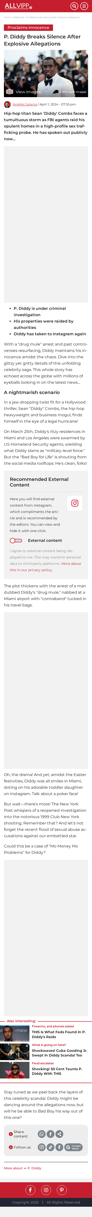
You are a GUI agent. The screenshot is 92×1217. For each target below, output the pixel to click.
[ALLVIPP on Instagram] (46, 1190)
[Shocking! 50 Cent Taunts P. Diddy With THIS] (14, 1070)
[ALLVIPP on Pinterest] (62, 1190)
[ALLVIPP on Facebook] (30, 1190)
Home (7, 17)
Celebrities (18, 17)
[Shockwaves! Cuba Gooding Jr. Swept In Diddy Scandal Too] (14, 1051)
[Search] (74, 6)
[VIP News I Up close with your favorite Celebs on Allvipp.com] (37, 6)
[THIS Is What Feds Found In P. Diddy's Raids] (14, 1033)
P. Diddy (34, 1168)
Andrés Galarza (25, 104)
